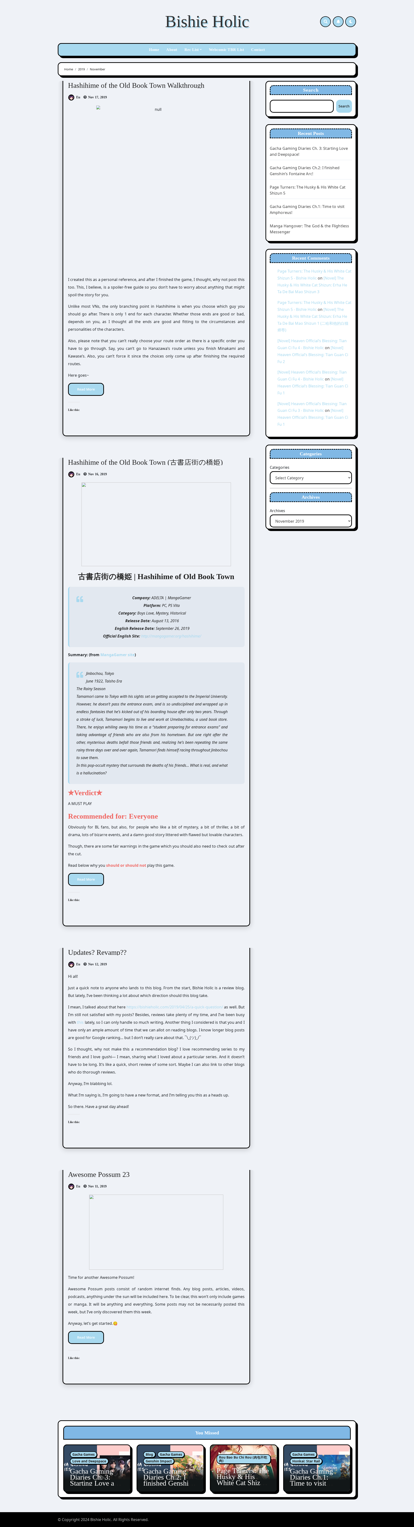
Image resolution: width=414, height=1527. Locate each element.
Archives (277, 510)
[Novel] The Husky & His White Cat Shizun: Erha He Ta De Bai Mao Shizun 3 (312, 285)
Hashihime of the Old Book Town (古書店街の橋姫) (145, 462)
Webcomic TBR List (226, 50)
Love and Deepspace (89, 1461)
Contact (258, 50)
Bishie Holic (207, 21)
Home (154, 50)
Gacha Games (83, 1454)
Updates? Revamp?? (97, 952)
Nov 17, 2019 (97, 97)
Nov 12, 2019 (97, 964)
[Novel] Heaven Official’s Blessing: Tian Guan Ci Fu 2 (312, 354)
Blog (149, 1454)
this (80, 1022)
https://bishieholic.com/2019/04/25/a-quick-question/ (174, 1007)
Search (311, 90)
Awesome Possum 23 (99, 1174)
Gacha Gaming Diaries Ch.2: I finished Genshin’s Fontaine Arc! (170, 1480)
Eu (78, 97)
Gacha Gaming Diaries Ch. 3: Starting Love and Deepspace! (95, 1480)
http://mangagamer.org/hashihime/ (171, 636)
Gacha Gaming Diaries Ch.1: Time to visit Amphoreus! (311, 1480)
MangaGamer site (117, 654)
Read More (86, 389)
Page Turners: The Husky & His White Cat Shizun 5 (243, 1480)
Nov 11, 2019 (97, 1186)
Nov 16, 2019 (97, 474)
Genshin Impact (159, 1461)
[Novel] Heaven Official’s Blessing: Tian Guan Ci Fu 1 (312, 386)
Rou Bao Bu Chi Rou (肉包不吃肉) (243, 1459)
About (171, 50)
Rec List (191, 50)
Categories (279, 467)
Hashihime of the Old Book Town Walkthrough (136, 85)
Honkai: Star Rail (306, 1461)
